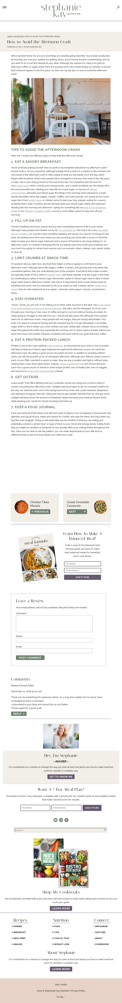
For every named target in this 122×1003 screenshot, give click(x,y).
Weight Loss (61, 944)
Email (19, 646)
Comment (22, 613)
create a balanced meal (72, 363)
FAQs (57, 926)
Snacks (18, 944)
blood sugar (22, 185)
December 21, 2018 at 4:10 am (26, 691)
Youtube (100, 932)
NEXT (72, 511)
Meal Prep (19, 938)
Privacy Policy (78, 990)
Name (19, 636)
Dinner (18, 926)
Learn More (61, 908)
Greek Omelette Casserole (78, 503)
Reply (17, 713)
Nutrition (18, 36)
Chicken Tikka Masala (39, 503)
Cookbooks (102, 944)
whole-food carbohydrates (41, 371)
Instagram (101, 926)
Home (10, 36)
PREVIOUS (41, 511)
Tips (56, 932)
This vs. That (61, 938)
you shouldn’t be (67, 230)
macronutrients (55, 345)
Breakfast (20, 932)
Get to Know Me (61, 776)
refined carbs (54, 274)
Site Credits (61, 984)
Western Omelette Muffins (38, 211)
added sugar (35, 200)
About (99, 938)
